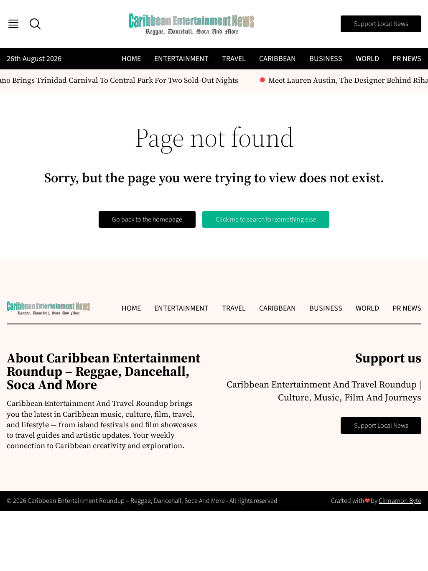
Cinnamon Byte (400, 500)
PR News (406, 59)
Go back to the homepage (147, 219)
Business (325, 59)
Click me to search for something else (266, 219)
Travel (234, 59)
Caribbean (277, 59)
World (367, 59)
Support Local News (381, 23)
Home (131, 59)
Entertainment (181, 59)
